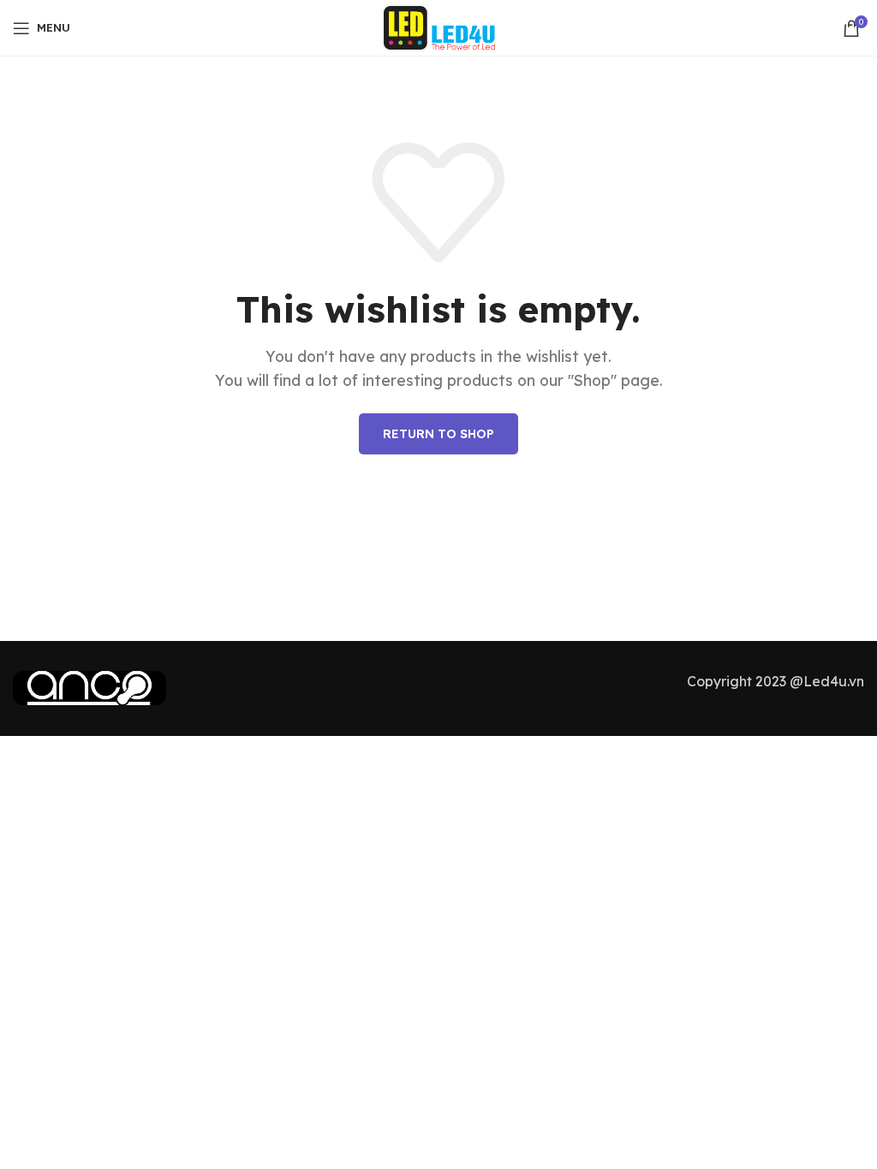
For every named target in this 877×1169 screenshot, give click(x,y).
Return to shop (438, 434)
